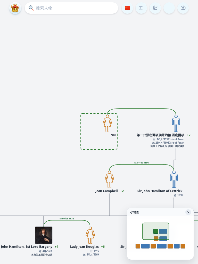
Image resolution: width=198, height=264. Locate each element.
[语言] (127, 8)
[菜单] (169, 8)
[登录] (183, 8)
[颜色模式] (155, 8)
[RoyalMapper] (15, 8)
